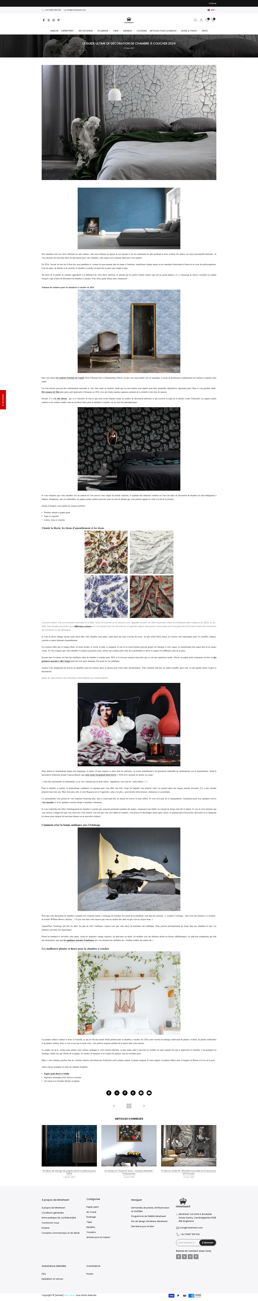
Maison (54, 30)
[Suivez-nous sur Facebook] (43, 20)
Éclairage (91, 1216)
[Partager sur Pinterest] (125, 1092)
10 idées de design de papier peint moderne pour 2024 (69, 1172)
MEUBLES (127, 30)
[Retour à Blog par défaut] (129, 1106)
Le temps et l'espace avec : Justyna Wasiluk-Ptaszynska (129, 1172)
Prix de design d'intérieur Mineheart (149, 1221)
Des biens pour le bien (142, 1226)
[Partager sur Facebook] (108, 1092)
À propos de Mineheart (53, 1207)
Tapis (89, 1222)
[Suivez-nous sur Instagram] (53, 20)
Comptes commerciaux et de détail (60, 1232)
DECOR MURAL (86, 30)
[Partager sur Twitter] (116, 1092)
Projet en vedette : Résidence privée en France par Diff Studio (188, 1172)
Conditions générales (53, 1212)
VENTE (205, 30)
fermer (46, 3)
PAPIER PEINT (67, 30)
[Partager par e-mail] (149, 1092)
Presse (89, 1273)
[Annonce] (129, 3)
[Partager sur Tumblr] (133, 1092)
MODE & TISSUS (189, 30)
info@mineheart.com (76, 10)
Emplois (46, 1227)
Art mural (91, 1212)
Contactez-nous (50, 1222)
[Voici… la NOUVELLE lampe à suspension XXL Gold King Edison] (114, 1106)
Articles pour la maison (98, 1237)
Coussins (91, 1232)
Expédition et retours (52, 1278)
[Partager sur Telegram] (141, 1092)
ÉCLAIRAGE (103, 30)
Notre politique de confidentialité (59, 1217)
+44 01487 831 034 (52, 10)
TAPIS (116, 30)
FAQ (44, 1273)
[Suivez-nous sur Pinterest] (58, 20)
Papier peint (92, 1206)
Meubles (90, 1227)
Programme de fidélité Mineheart (148, 1216)
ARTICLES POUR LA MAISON (163, 30)
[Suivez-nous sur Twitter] (48, 20)
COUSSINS (142, 30)
